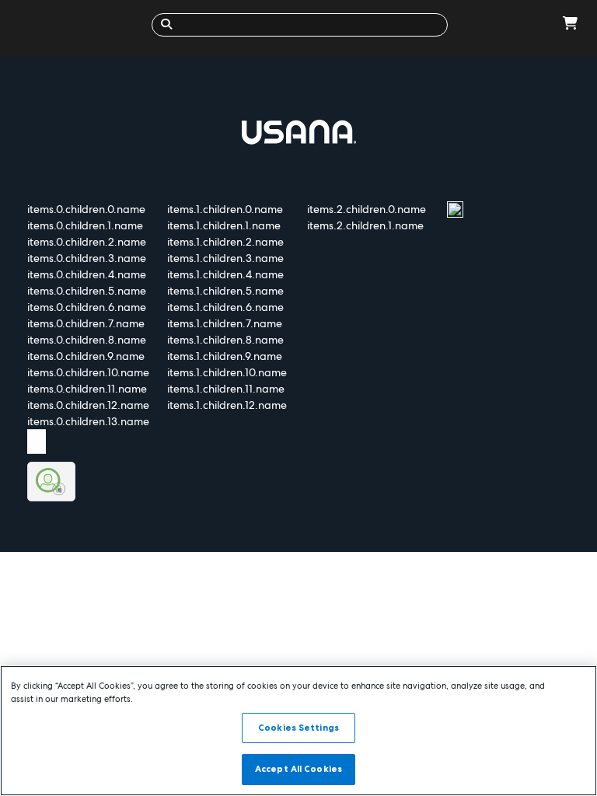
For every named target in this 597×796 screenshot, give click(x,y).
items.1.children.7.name (224, 323)
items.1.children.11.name (226, 389)
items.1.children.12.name (227, 405)
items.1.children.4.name (225, 274)
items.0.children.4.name (86, 274)
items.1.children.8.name (225, 340)
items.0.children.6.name (86, 307)
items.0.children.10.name (88, 372)
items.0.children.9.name (86, 356)
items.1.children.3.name (225, 258)
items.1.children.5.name (225, 291)
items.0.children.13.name (88, 421)
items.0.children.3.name (86, 258)
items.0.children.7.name (86, 323)
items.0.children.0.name (86, 209)
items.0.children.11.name (87, 389)
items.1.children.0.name (225, 209)
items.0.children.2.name (86, 242)
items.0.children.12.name (88, 405)
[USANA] (79, 24)
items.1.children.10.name (227, 372)
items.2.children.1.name (365, 225)
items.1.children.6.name (225, 307)
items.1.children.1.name (224, 225)
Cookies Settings (298, 727)
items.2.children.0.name (366, 209)
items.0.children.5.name (86, 291)
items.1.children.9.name (224, 356)
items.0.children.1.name (85, 225)
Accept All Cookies (298, 768)
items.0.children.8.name (86, 340)
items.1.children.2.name (225, 242)
